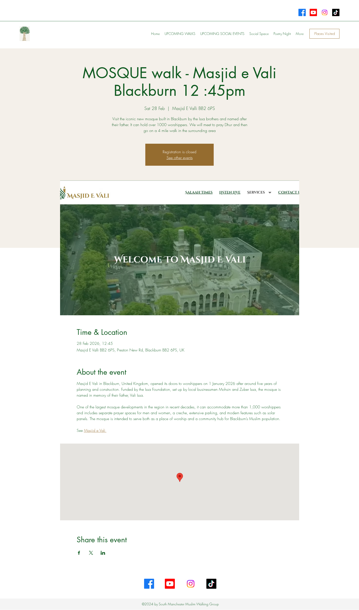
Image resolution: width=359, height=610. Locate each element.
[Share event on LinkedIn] (103, 553)
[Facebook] (302, 12)
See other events (180, 157)
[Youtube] (313, 12)
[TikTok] (335, 12)
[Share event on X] (91, 553)
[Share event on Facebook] (79, 553)
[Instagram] (324, 12)
